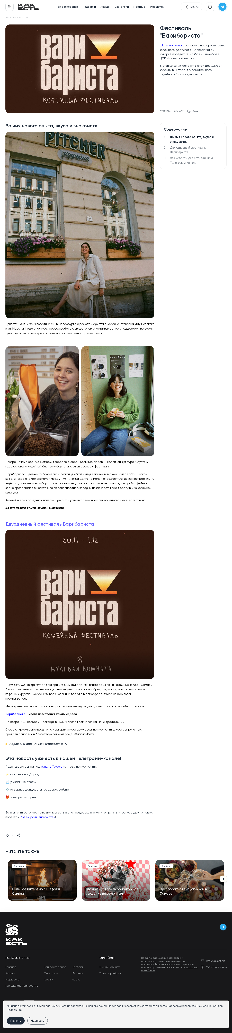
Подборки (89, 6)
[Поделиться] (19, 835)
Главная (10, 967)
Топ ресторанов (67, 6)
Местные (139, 6)
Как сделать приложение (21, 985)
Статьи (48, 979)
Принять (15, 1020)
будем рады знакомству (38, 817)
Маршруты (157, 6)
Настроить (37, 1020)
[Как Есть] (28, 7)
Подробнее (14, 1009)
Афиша (105, 6)
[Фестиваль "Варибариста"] (79, 112)
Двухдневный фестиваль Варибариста (49, 524)
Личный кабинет (109, 967)
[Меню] (9, 7)
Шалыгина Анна (171, 45)
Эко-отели (121, 6)
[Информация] (210, 7)
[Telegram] (222, 7)
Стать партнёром (110, 973)
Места (76, 979)
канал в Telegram (53, 766)
